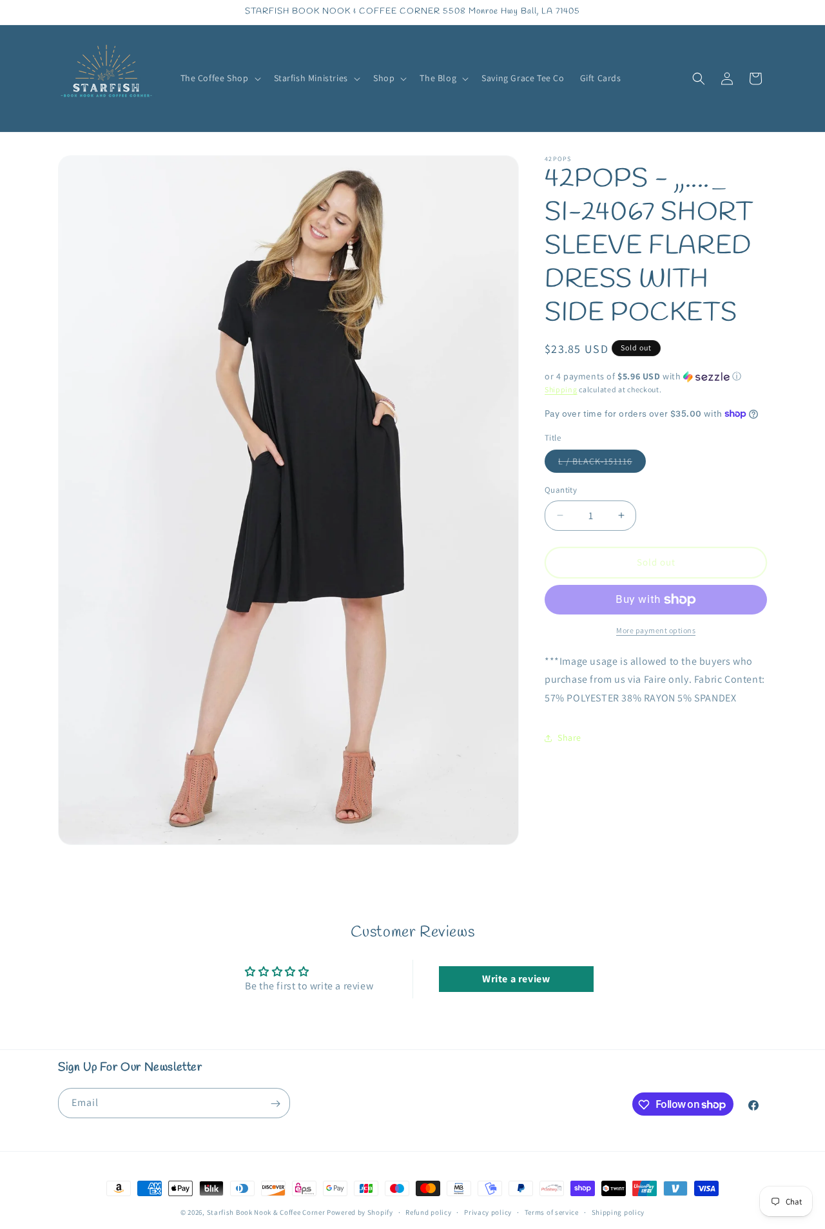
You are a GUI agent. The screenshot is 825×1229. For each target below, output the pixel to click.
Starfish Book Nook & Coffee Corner (266, 1212)
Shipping (561, 389)
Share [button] (569, 737)
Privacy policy (488, 1211)
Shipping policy (618, 1211)
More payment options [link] (655, 630)
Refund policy (428, 1211)
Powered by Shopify (360, 1212)
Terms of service (552, 1211)
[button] (219, 77)
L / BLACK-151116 (602, 464)
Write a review (516, 978)
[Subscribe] (275, 1104)
